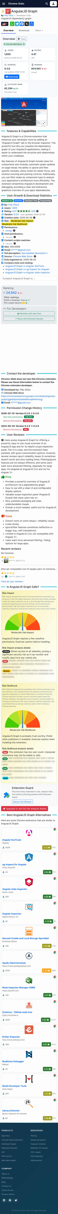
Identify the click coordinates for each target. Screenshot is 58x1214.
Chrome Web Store (14, 44)
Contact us (6, 1186)
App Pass (6, 1136)
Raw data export (9, 1160)
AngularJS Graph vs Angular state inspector (27, 272)
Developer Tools (24, 15)
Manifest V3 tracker (39, 1148)
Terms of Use (7, 1190)
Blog (3, 1182)
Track (23, 39)
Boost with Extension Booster (30, 319)
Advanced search (38, 1140)
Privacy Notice (8, 1194)
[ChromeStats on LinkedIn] (4, 1200)
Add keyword (36, 1160)
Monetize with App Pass (30, 313)
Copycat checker (38, 1144)
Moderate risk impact (22, 221)
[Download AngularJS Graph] (15, 71)
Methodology (7, 1178)
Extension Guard (9, 1144)
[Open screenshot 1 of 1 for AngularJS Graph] (24, 112)
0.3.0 (16, 214)
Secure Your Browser (22, 802)
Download (24, 30)
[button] (3, 3)
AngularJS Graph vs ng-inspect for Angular (27, 269)
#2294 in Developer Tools (14, 300)
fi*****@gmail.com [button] (21, 250)
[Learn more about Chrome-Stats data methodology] (35, 256)
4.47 (23, 211)
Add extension (37, 1156)
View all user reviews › (12, 581)
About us (5, 1174)
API (3, 1152)
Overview (8, 30)
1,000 (14, 208)
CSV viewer (36, 1152)
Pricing (34, 1136)
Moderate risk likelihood (14, 224)
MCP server (7, 1156)
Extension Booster (9, 1148)
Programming (45, 201)
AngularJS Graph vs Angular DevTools (24, 266)
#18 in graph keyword (14, 303)
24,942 (14, 293)
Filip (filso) (8, 15)
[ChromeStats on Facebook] (10, 1200)
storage (8, 230)
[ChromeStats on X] (15, 1200)
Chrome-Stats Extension (12, 1140)
